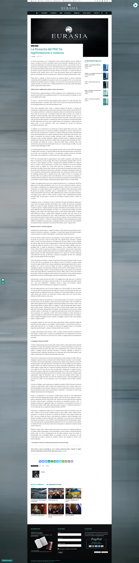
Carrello (75, 1)
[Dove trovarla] (102, 13)
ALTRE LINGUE (86, 13)
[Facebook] (95, 1)
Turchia (47, 465)
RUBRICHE (76, 13)
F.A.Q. (79, 1)
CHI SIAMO (44, 13)
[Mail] (100, 1)
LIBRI (61, 13)
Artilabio (52, 561)
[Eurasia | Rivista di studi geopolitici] (69, 7)
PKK (40, 465)
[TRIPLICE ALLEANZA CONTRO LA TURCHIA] (56, 509)
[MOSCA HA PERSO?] (73, 509)
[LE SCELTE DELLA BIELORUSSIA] (39, 509)
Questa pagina (64, 451)
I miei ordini (41, 1)
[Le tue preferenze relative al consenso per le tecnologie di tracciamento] (7, 560)
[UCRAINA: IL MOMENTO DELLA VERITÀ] (73, 493)
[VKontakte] (105, 1)
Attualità (32, 45)
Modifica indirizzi (58, 1)
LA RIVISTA (53, 13)
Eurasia (33, 56)
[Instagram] (97, 1)
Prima (32, 16)
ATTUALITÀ (67, 13)
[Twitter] (102, 1)
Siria (43, 465)
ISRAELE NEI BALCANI (53, 500)
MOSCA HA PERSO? (69, 515)
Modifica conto (49, 1)
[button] (106, 13)
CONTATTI (96, 13)
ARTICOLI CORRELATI (37, 484)
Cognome (60, 538)
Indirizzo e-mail (61, 543)
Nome (59, 532)
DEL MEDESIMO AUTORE (54, 484)
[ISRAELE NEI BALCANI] (56, 493)
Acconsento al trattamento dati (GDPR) (68, 549)
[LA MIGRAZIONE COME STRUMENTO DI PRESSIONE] (39, 493)
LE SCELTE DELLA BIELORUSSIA (37, 515)
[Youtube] (107, 1)
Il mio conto (34, 1)
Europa (36, 45)
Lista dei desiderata (67, 1)
